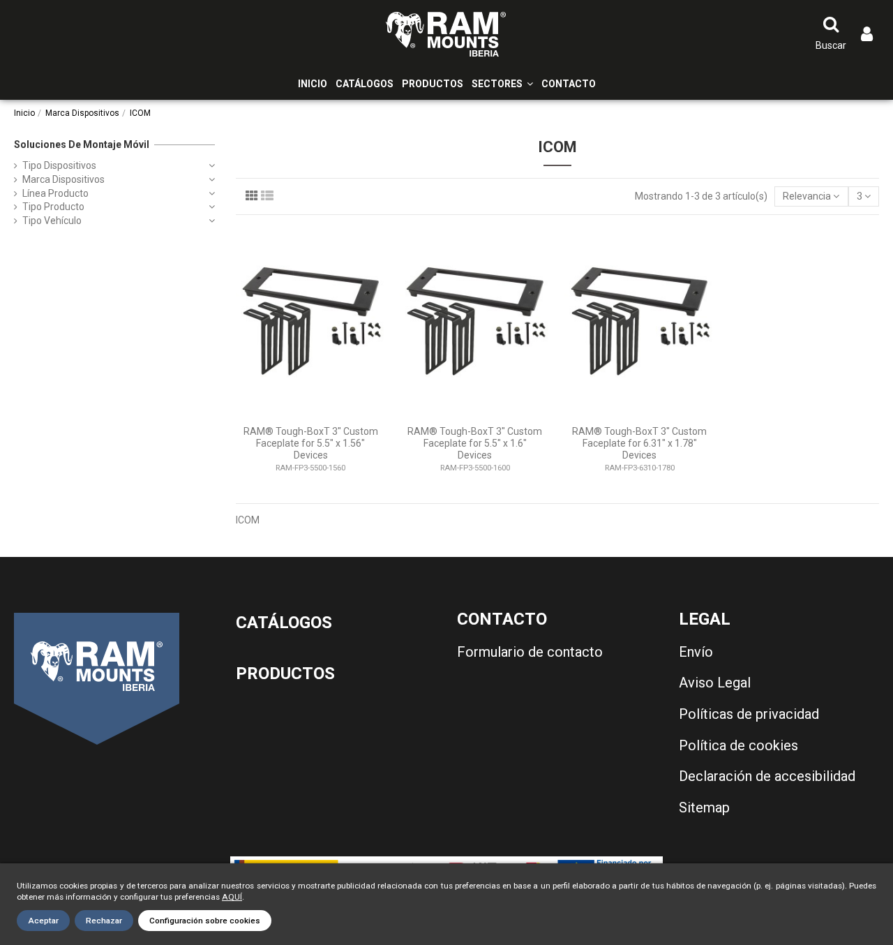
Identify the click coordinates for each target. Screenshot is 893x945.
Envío (696, 651)
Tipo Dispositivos (59, 165)
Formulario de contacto (530, 651)
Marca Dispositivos (63, 179)
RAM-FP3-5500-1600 (475, 467)
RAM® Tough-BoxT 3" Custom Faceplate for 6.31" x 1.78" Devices (639, 443)
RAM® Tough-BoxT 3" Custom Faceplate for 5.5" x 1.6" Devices (474, 443)
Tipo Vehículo (52, 220)
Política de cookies (738, 745)
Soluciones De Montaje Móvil (81, 144)
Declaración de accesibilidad (767, 776)
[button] (502, 84)
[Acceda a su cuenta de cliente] (867, 34)
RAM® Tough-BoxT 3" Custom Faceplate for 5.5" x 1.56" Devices (310, 443)
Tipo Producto (53, 206)
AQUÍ (232, 897)
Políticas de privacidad (749, 714)
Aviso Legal (715, 682)
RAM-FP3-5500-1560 (310, 467)
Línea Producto (55, 193)
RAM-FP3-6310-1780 (640, 467)
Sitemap (704, 807)
